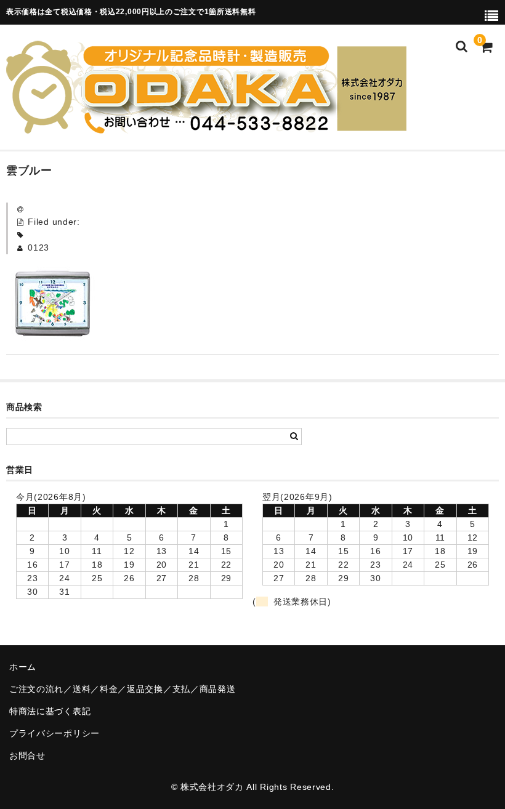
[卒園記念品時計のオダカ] (206, 126)
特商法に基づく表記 (50, 711)
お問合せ (27, 755)
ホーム (22, 667)
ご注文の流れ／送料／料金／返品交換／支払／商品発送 (122, 689)
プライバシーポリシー (54, 733)
